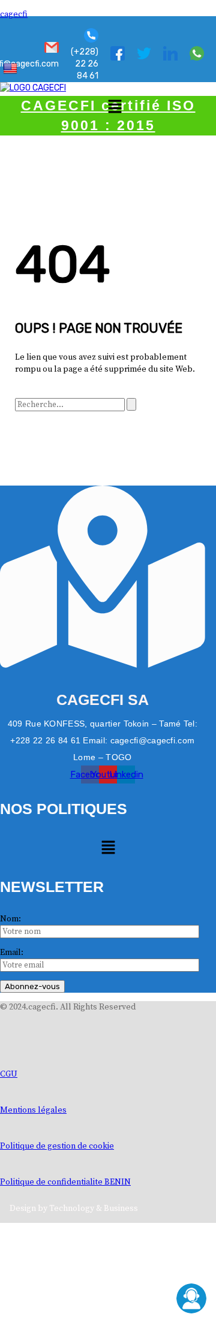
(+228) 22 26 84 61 (84, 64)
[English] (11, 68)
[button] (115, 107)
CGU (8, 1074)
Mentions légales (33, 1110)
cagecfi (14, 14)
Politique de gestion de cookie (57, 1146)
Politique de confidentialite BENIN (65, 1182)
